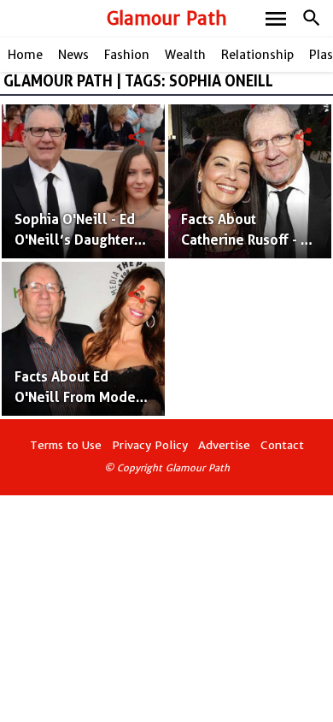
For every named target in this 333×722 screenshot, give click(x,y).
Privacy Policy (150, 445)
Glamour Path (167, 18)
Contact (282, 445)
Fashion (126, 54)
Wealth (185, 54)
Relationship (257, 54)
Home (25, 54)
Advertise (224, 445)
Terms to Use (66, 445)
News (73, 54)
